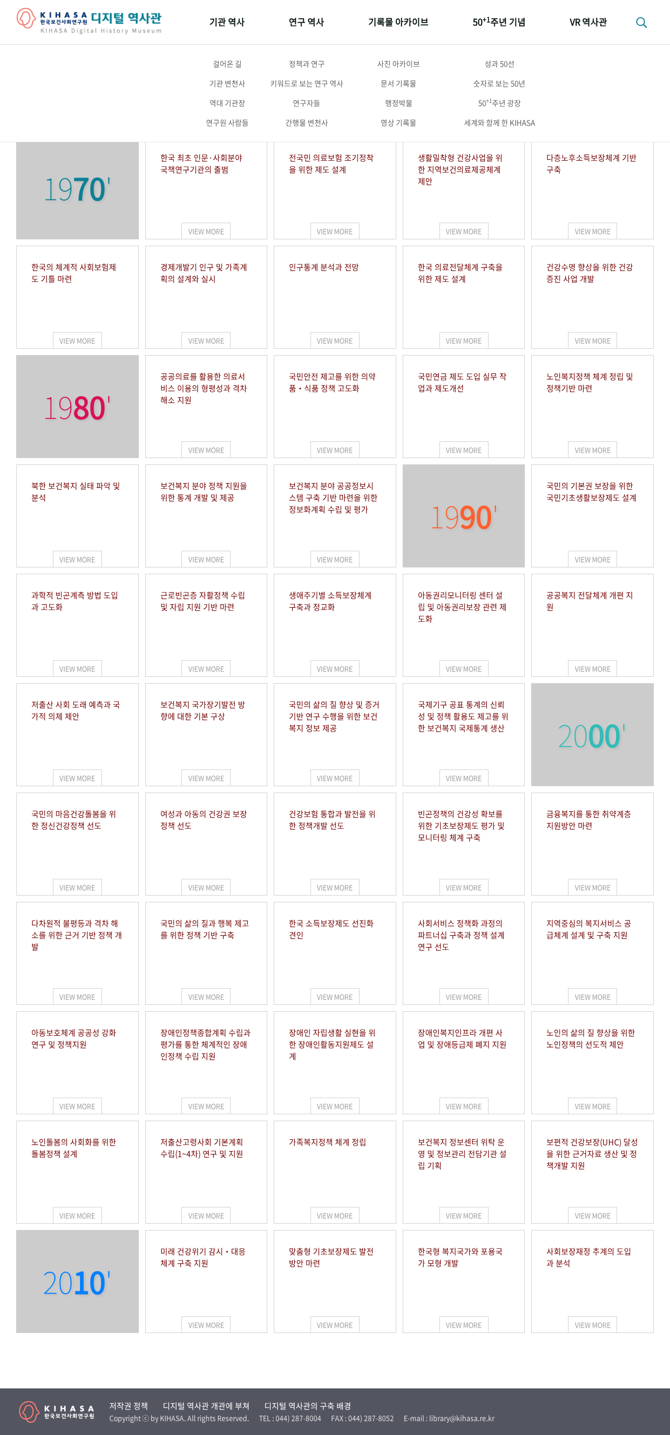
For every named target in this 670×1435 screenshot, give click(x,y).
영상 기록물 (398, 122)
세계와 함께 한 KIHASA (499, 122)
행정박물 (398, 103)
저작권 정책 (128, 1405)
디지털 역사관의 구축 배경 (307, 1405)
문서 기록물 (398, 83)
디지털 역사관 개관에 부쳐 (206, 1405)
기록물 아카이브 (398, 21)
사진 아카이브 (398, 63)
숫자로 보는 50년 (499, 83)
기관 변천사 (227, 83)
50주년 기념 (499, 21)
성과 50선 (500, 63)
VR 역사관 (588, 21)
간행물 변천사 (306, 122)
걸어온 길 (227, 63)
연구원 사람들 (227, 122)
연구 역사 (306, 21)
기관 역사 (227, 21)
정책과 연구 (307, 63)
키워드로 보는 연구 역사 (306, 83)
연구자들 (306, 103)
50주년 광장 (499, 102)
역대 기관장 (227, 103)
